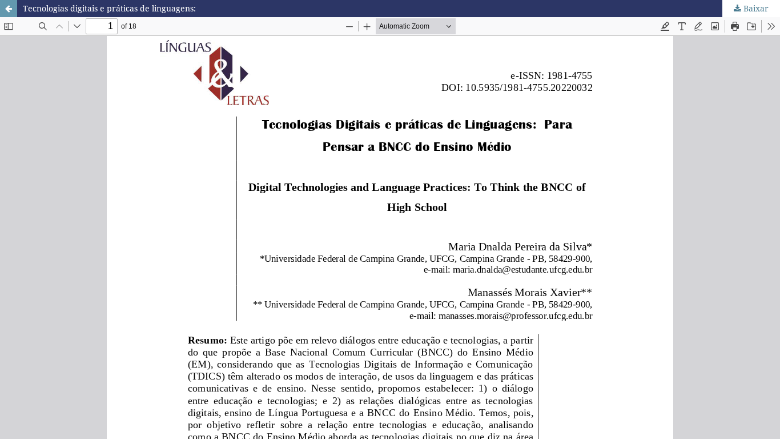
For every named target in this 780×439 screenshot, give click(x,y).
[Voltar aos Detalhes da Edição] (8, 8)
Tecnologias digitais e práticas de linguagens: (109, 8)
